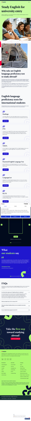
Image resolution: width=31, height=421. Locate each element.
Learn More (6, 137)
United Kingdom (4, 364)
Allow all (25, 216)
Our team (21, 366)
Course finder (13, 364)
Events (12, 371)
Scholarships (13, 369)
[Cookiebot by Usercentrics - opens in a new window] (24, 203)
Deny (5, 216)
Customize (15, 216)
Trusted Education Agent (24, 378)
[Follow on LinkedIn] (3, 359)
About (21, 364)
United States (4, 374)
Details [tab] (15, 206)
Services (12, 366)
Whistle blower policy (23, 373)
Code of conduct (23, 371)
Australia (3, 366)
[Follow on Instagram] (11, 359)
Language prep (13, 368)
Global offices (22, 368)
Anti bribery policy (23, 369)
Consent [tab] (5, 206)
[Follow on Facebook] (5, 359)
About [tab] (26, 206)
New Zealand (4, 373)
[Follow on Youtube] (8, 359)
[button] (29, 225)
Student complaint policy (24, 376)
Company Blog (13, 373)
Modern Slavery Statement (24, 374)
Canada (3, 368)
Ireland (3, 371)
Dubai (2, 369)
